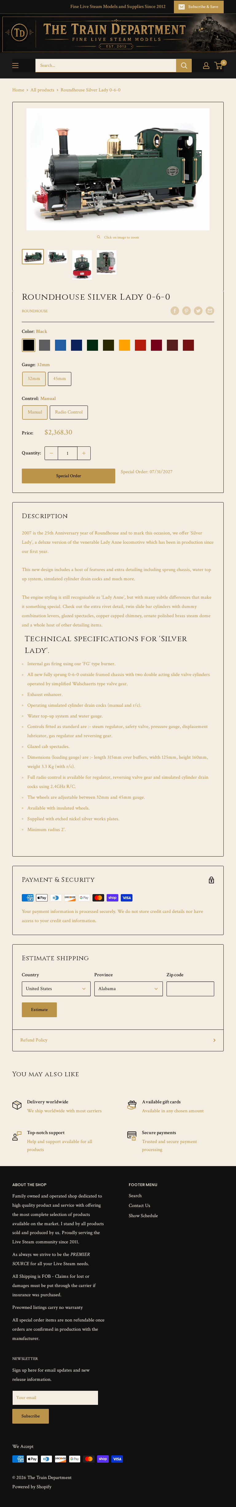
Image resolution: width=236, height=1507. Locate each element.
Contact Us (139, 1205)
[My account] (206, 65)
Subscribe (31, 1416)
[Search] (184, 65)
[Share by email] (210, 310)
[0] (218, 65)
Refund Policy (33, 1040)
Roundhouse (35, 311)
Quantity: (31, 453)
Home (18, 90)
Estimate (39, 1010)
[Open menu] (15, 65)
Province (103, 975)
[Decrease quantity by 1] (51, 453)
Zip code (175, 975)
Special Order (68, 476)
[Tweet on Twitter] (198, 310)
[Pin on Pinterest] (186, 310)
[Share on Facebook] (175, 310)
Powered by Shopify (31, 1487)
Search (135, 1196)
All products (42, 90)
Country (30, 975)
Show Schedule (143, 1216)
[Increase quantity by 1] (83, 453)
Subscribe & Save (203, 7)
